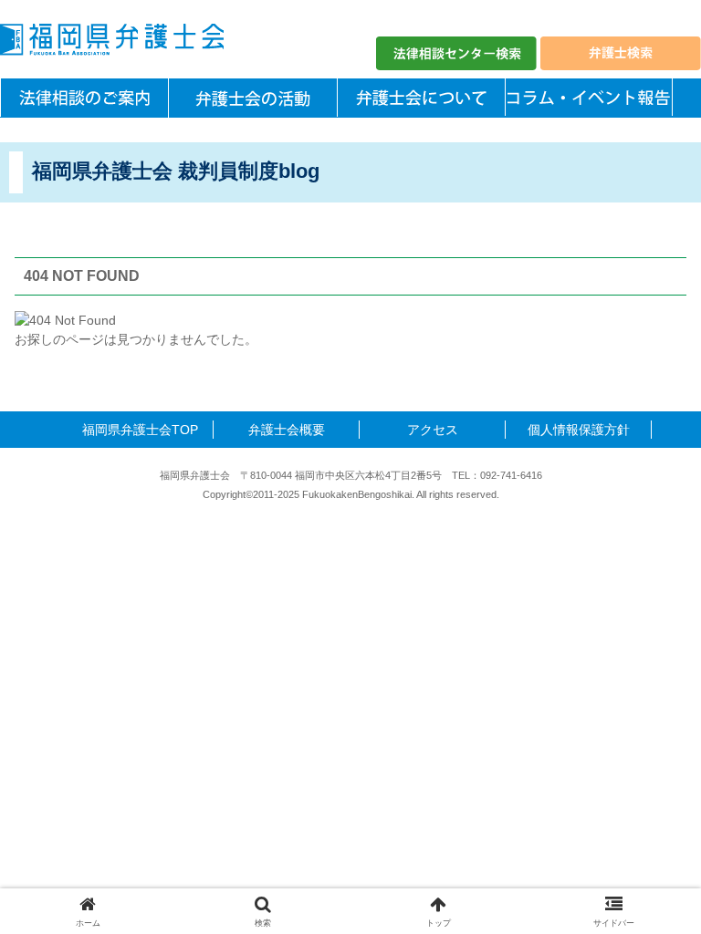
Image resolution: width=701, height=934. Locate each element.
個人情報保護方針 (579, 429)
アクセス (432, 429)
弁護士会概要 (286, 429)
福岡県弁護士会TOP (140, 429)
